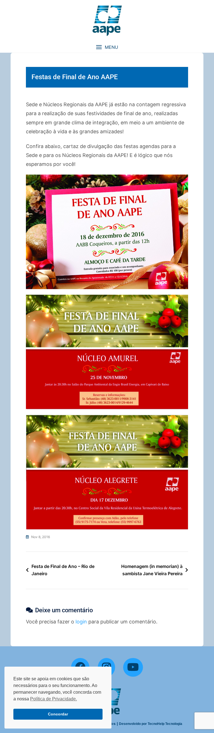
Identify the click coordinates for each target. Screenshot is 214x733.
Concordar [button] (58, 714)
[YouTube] (133, 667)
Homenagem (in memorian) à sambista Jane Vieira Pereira (152, 569)
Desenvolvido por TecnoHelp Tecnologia (150, 724)
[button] (107, 47)
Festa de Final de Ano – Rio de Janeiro (62, 569)
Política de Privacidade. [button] (53, 698)
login (81, 622)
